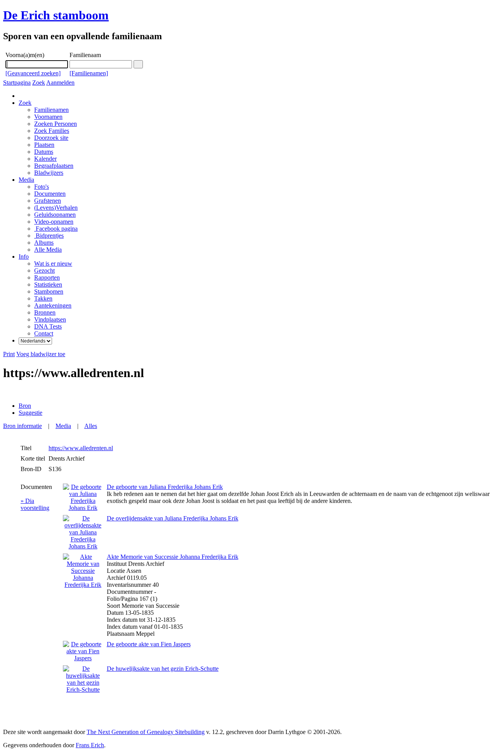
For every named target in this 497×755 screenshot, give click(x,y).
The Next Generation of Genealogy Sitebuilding (146, 732)
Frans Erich (90, 745)
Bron (25, 405)
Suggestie (30, 412)
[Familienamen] (89, 73)
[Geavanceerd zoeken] (33, 73)
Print (9, 354)
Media (26, 179)
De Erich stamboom (56, 15)
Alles (90, 426)
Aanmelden (60, 82)
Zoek (38, 82)
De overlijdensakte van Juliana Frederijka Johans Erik (172, 518)
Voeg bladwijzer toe (40, 354)
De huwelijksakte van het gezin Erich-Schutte (163, 668)
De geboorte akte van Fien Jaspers (149, 644)
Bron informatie (22, 426)
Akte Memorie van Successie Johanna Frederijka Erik (172, 556)
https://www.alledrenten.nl (81, 448)
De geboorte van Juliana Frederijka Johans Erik (165, 487)
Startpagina (17, 82)
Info (24, 256)
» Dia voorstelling (35, 504)
